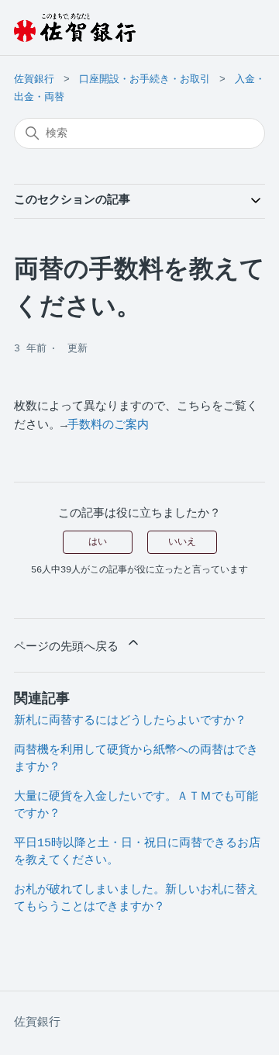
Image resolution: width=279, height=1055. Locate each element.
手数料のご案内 (108, 425)
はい (97, 542)
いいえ (182, 542)
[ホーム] (75, 27)
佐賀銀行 (34, 79)
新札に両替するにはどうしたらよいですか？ (130, 721)
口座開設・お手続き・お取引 (144, 79)
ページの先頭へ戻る (70, 647)
